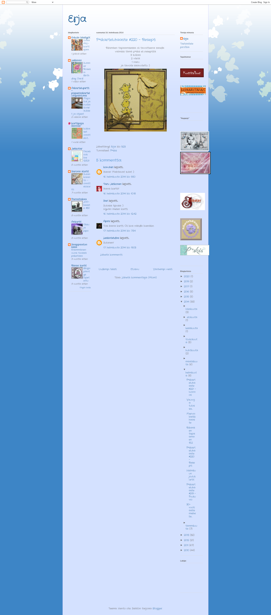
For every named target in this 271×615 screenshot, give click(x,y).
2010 (187, 550)
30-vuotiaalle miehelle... (191, 510)
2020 (187, 276)
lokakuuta (191, 309)
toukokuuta (191, 341)
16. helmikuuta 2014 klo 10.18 (119, 193)
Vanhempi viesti (162, 269)
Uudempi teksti (108, 269)
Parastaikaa (79, 199)
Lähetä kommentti (111, 255)
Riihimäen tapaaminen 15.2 (190, 435)
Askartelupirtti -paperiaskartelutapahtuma (80, 91)
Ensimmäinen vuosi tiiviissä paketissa (79, 253)
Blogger (157, 608)
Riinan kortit (79, 265)
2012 (187, 540)
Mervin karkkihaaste (191, 418)
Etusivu (135, 269)
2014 (187, 301)
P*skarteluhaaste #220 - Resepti (190, 456)
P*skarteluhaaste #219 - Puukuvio (191, 492)
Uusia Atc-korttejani (86, 45)
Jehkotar (76, 148)
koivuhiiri (108, 167)
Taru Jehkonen (112, 184)
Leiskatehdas (111, 238)
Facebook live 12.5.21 (87, 156)
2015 (187, 296)
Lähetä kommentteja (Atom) (139, 277)
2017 (187, 286)
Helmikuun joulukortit (191, 475)
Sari (105, 201)
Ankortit (76, 222)
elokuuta (192, 317)
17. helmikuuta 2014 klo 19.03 (119, 247)
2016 (187, 291)
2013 (187, 535)
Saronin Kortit (80, 171)
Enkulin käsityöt (80, 37)
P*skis (113, 150)
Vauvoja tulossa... (190, 404)
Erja (77, 19)
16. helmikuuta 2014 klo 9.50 (119, 177)
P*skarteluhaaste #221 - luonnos (191, 387)
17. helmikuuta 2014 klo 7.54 (119, 231)
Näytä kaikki (85, 287)
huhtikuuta (192, 350)
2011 (186, 545)
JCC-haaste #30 (86, 205)
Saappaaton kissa (79, 246)
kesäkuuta (192, 328)
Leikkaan (76, 60)
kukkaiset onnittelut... (86, 133)
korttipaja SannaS (77, 125)
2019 (187, 281)
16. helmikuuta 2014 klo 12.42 (119, 214)
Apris (106, 221)
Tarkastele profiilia (186, 45)
